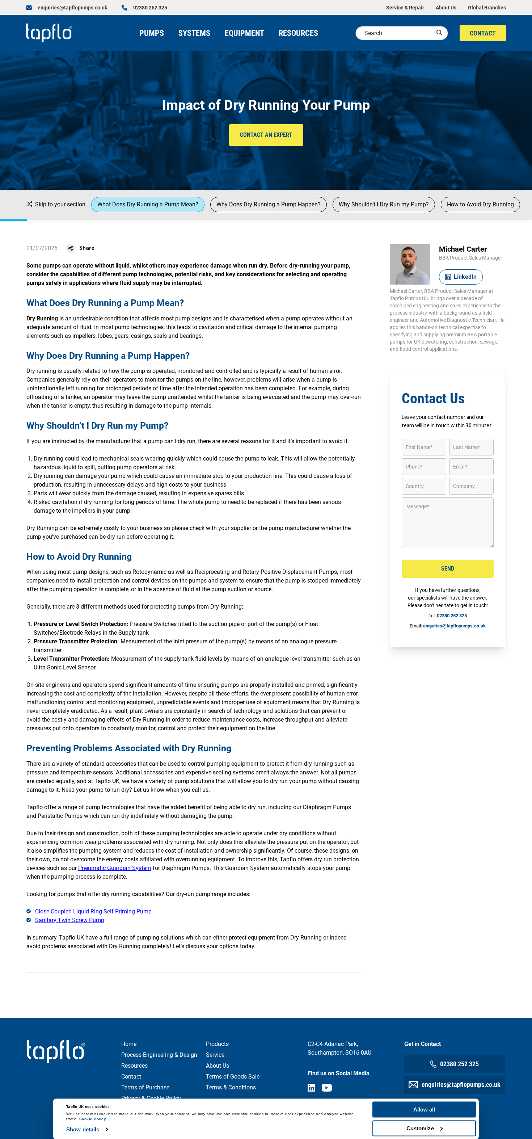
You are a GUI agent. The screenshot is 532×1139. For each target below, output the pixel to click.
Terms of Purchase (145, 1087)
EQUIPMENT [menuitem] (244, 33)
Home (128, 1044)
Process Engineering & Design (159, 1054)
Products (217, 1044)
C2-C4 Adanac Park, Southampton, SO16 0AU (339, 1048)
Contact (131, 1076)
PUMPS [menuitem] (151, 33)
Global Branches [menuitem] (487, 7)
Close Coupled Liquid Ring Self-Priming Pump (93, 911)
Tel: (447, 615)
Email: (448, 626)
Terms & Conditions (231, 1087)
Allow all (424, 1109)
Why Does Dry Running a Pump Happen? (268, 204)
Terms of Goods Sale (232, 1076)
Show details (82, 1129)
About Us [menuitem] (446, 7)
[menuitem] (66, 7)
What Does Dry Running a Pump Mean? (147, 204)
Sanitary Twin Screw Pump (69, 920)
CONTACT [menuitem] (483, 33)
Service (215, 1054)
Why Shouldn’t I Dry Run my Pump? (384, 204)
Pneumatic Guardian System (114, 868)
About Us (217, 1065)
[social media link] (311, 1088)
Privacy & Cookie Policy (151, 1098)
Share (86, 248)
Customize (420, 1128)
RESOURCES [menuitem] (298, 33)
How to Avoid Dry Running (480, 204)
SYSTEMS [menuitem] (194, 33)
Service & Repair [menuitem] (405, 7)
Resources (134, 1065)
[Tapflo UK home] (49, 33)
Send (447, 568)
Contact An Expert (266, 134)
